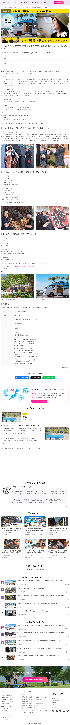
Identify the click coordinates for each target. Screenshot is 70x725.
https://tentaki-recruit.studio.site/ (15, 271)
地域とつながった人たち (7, 701)
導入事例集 (4, 710)
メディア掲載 (5, 719)
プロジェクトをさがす (7, 695)
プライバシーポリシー (56, 700)
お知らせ (4, 717)
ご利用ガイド (5, 708)
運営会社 (54, 707)
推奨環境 (54, 702)
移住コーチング (5, 703)
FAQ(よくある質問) (6, 715)
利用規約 (54, 698)
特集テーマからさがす (7, 699)
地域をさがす (5, 697)
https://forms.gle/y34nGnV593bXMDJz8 (24, 266)
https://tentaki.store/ (14, 268)
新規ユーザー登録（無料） (35, 679)
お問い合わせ (55, 704)
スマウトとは (5, 693)
